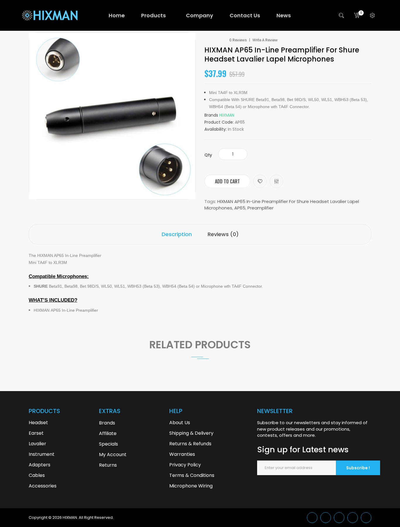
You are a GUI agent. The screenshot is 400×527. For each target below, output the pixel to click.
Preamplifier (260, 208)
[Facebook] (339, 517)
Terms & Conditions (191, 475)
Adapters (39, 464)
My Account (113, 454)
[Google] (325, 517)
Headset (38, 422)
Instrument (41, 454)
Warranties (182, 454)
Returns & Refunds (190, 443)
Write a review (265, 40)
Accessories (43, 485)
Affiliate (108, 433)
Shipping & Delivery (191, 433)
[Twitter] (312, 517)
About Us (179, 422)
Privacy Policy (185, 464)
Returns (108, 465)
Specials (108, 444)
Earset (36, 433)
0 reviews (238, 40)
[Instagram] (366, 517)
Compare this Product (276, 181)
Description (177, 234)
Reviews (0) (223, 234)
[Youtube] (352, 517)
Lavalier (37, 443)
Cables (37, 475)
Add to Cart (227, 181)
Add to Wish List (260, 181)
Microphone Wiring (191, 485)
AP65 (239, 208)
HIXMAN (226, 115)
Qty (208, 155)
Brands (107, 422)
